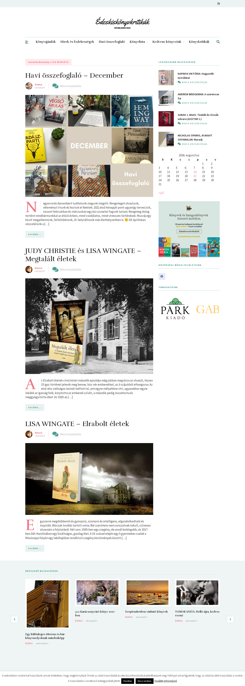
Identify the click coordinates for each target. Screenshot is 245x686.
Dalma (38, 84)
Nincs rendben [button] (144, 681)
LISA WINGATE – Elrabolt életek (77, 424)
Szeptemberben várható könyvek (146, 611)
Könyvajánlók (46, 42)
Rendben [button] (127, 681)
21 (195, 176)
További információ (165, 681)
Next (215, 308)
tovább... (34, 234)
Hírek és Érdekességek (77, 42)
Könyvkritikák (199, 42)
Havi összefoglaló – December (74, 75)
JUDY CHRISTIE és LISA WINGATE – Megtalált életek (83, 255)
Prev (163, 308)
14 (195, 172)
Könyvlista (137, 42)
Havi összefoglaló (112, 42)
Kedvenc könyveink (166, 42)
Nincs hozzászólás (70, 86)
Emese (38, 268)
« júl (161, 193)
